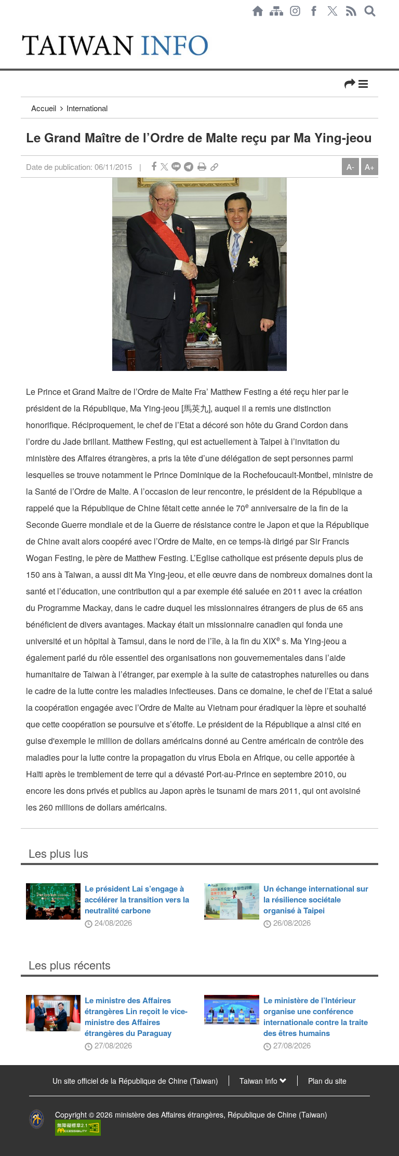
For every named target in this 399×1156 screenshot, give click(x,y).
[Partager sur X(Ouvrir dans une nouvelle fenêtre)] (164, 166)
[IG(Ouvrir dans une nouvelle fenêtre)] (295, 11)
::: (24, 27)
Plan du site (327, 1080)
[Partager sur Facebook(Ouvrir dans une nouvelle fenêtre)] (154, 166)
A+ (370, 166)
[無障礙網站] (78, 1127)
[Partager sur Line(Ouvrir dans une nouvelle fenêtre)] (176, 166)
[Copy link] (214, 166)
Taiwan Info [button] (260, 1080)
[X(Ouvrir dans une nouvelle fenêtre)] (332, 11)
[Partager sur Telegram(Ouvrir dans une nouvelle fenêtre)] (188, 166)
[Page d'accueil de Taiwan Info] (257, 11)
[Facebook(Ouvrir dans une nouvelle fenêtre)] (313, 11)
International (87, 107)
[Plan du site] (276, 11)
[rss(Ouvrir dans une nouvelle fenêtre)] (351, 11)
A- (350, 166)
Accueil (43, 107)
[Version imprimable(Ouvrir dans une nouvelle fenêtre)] (202, 166)
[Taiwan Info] (126, 45)
